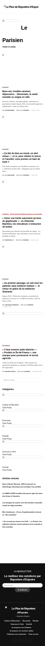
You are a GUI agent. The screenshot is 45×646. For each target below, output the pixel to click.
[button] (3, 7)
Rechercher (41, 380)
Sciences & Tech (17, 624)
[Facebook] (15, 640)
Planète (5, 214)
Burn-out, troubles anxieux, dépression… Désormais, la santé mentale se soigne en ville (20, 94)
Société (5, 87)
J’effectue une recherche (16, 634)
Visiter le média (9, 47)
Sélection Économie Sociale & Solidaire (26, 214)
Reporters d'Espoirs (23, 616)
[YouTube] (25, 640)
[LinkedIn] (30, 640)
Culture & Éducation (12, 621)
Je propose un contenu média (21, 631)
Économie (6, 345)
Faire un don (33, 634)
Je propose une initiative (21, 627)
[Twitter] (20, 640)
